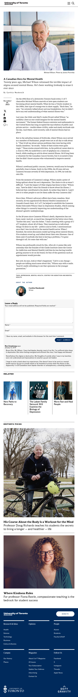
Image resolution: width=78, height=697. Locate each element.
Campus (7, 653)
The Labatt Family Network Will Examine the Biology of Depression (38, 406)
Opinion (32, 624)
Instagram (57, 666)
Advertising (33, 673)
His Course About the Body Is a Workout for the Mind (38, 522)
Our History (8, 658)
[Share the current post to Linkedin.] (5, 118)
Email (7, 331)
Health (6, 630)
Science (6, 633)
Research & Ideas (11, 624)
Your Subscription (35, 666)
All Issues (32, 662)
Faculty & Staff (59, 637)
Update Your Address (36, 669)
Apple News (58, 673)
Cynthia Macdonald (15, 92)
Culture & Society (10, 644)
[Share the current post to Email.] (5, 121)
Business (7, 640)
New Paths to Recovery (10, 403)
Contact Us (33, 676)
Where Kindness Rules (18, 593)
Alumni (56, 630)
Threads (57, 669)
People (56, 624)
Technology (8, 637)
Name (7, 325)
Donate (65, 614)
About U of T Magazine (37, 658)
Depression (25, 275)
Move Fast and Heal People (63, 403)
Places (6, 662)
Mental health (37, 275)
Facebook (57, 658)
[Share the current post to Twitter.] (5, 111)
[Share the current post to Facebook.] (4, 114)
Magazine (33, 653)
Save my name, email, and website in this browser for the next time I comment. (35, 336)
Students (57, 633)
